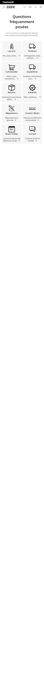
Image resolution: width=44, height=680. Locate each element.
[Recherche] (24, 7)
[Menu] (3, 7)
